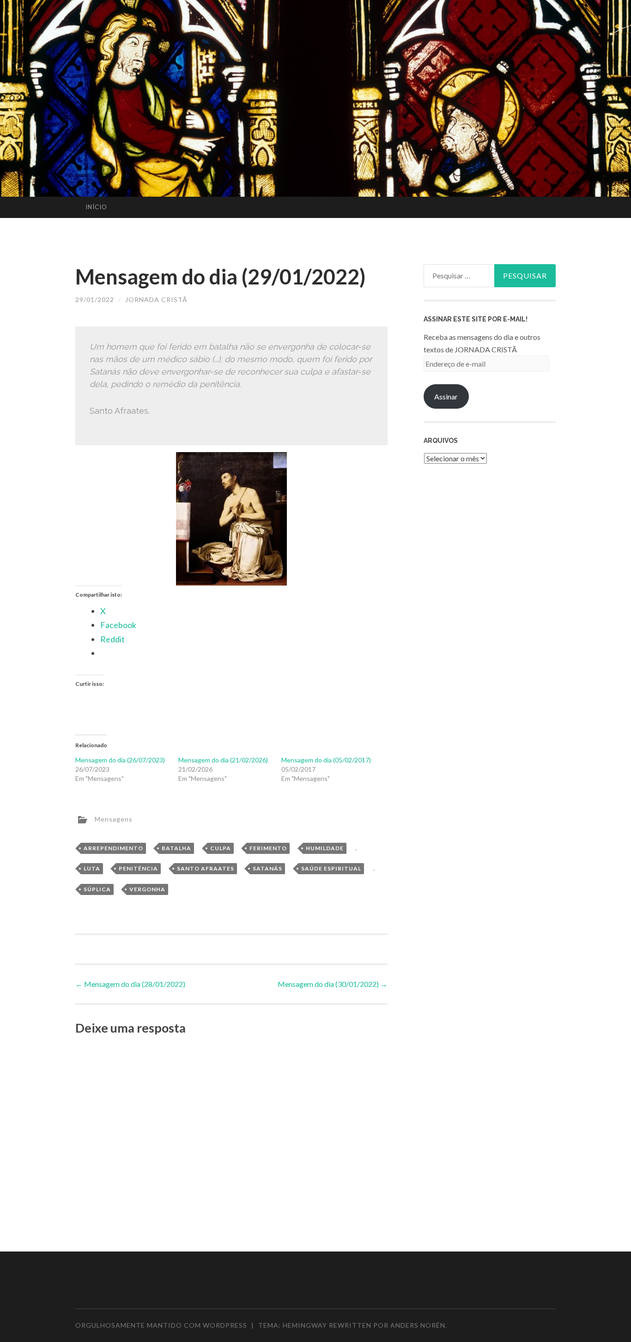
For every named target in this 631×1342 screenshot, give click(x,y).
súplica (97, 889)
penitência (138, 868)
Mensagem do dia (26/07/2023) (120, 760)
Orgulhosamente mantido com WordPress (161, 1325)
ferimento (268, 848)
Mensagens (114, 818)
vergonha (147, 889)
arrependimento (113, 848)
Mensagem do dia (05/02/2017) (326, 760)
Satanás (267, 868)
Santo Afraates (205, 868)
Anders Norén (417, 1325)
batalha (176, 848)
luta (92, 868)
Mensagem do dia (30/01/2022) (333, 983)
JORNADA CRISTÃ (156, 299)
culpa (220, 848)
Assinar (446, 396)
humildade (325, 848)
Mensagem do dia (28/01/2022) (130, 983)
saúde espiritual (331, 868)
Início (96, 207)
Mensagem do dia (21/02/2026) (223, 760)
